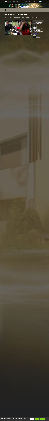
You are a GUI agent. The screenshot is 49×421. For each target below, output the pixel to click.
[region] (24, 419)
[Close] (48, 419)
